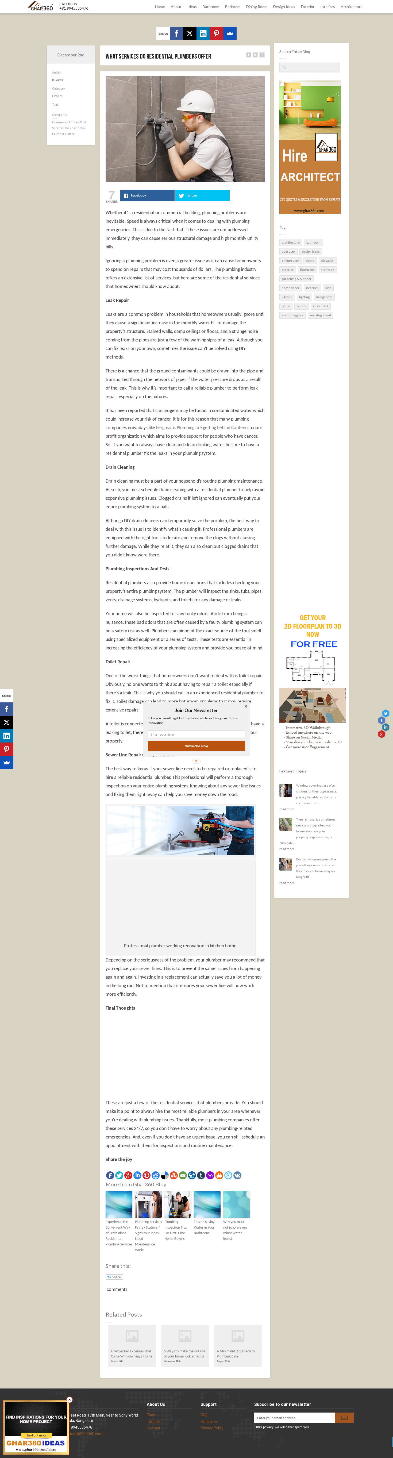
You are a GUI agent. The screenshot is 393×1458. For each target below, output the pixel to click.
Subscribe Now (196, 746)
